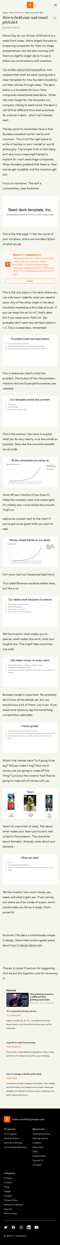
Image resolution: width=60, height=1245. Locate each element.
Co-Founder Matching (15, 1147)
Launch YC (38, 1160)
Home (5, 12)
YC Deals (37, 1164)
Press (6, 1187)
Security (8, 1209)
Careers (8, 1195)
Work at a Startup (13, 1142)
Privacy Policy (11, 1200)
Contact (8, 1182)
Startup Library (40, 1138)
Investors (37, 1142)
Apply (30, 281)
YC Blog (8, 1178)
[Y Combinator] (30, 5)
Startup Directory (41, 1133)
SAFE (35, 1151)
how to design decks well (26, 945)
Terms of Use (10, 1213)
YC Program (10, 1133)
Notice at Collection (13, 1204)
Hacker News (39, 1156)
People (7, 1191)
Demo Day (38, 1147)
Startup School (11, 1138)
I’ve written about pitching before (24, 69)
